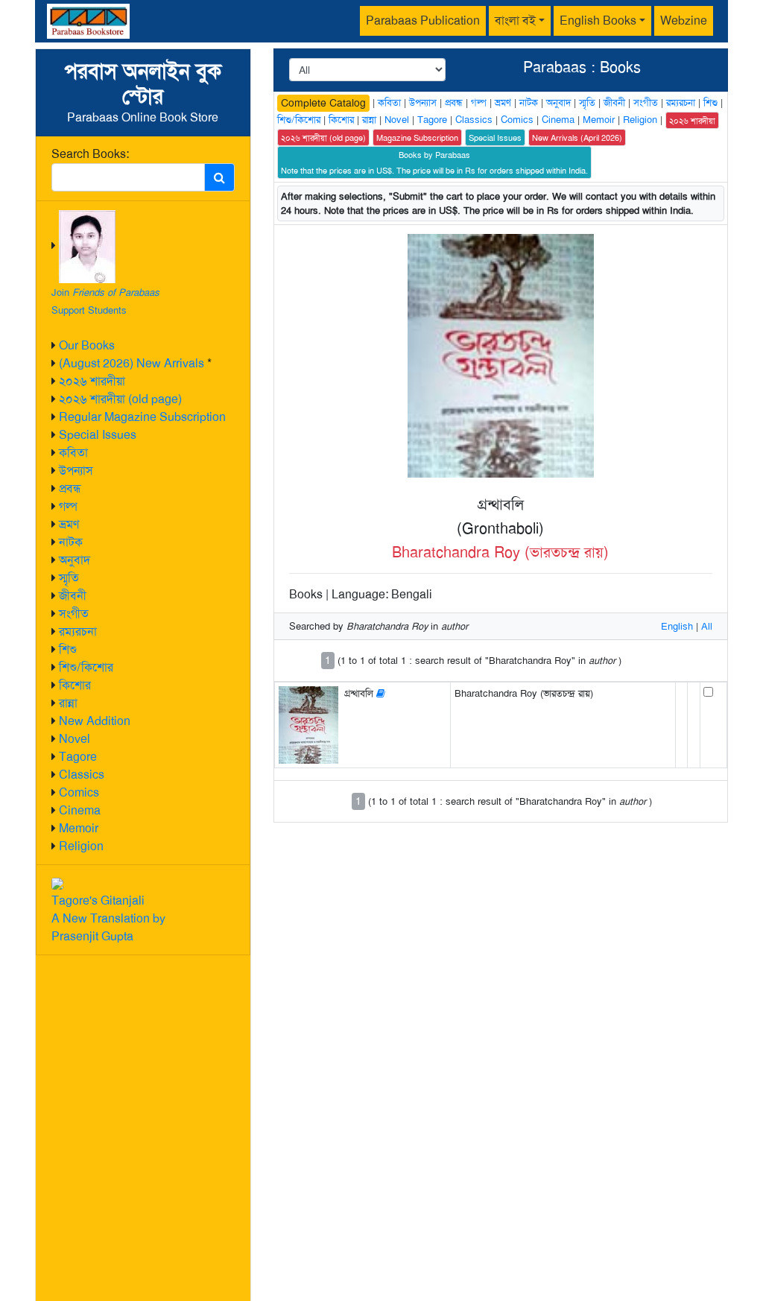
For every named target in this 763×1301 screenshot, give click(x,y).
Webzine (683, 20)
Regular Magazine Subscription (142, 417)
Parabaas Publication (423, 20)
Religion (81, 846)
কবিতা (73, 452)
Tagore (78, 757)
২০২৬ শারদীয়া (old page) (120, 399)
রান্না (68, 703)
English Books (598, 20)
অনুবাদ (74, 560)
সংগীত (74, 613)
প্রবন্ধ (70, 488)
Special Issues (97, 435)
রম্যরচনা (78, 631)
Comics (79, 792)
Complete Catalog (323, 103)
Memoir (78, 828)
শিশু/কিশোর (86, 667)
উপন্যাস (76, 470)
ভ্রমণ (69, 524)
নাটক (71, 542)
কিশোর (75, 685)
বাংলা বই (515, 20)
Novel (74, 739)
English (677, 626)
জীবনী (72, 596)
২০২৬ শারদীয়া (92, 381)
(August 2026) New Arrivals (131, 363)
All (706, 626)
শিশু (68, 649)
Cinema (80, 810)
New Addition (94, 721)
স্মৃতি (69, 578)
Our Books (87, 345)
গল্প (68, 506)
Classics (81, 774)
